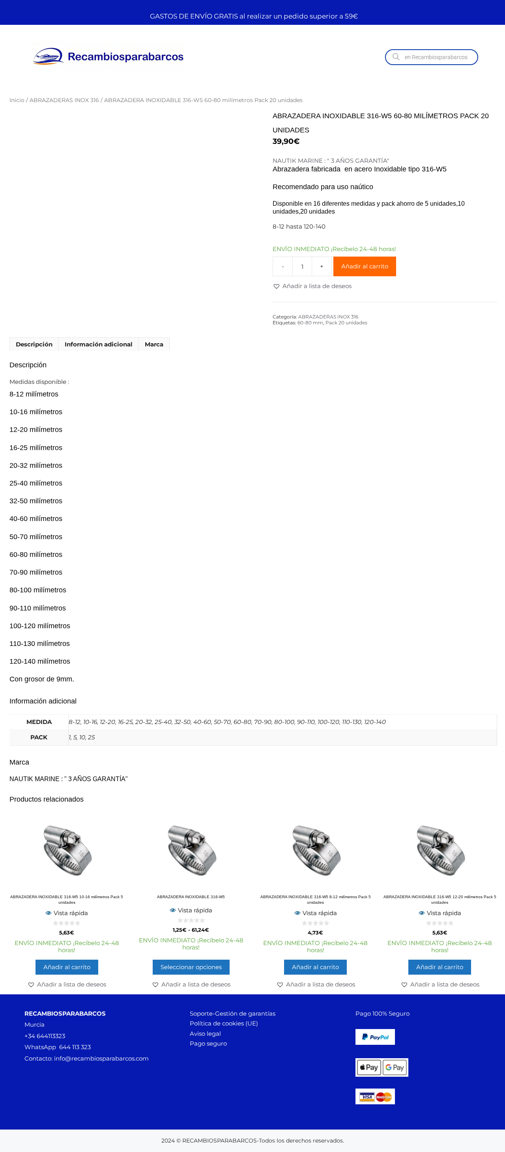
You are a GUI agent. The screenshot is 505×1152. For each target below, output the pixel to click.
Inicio (16, 100)
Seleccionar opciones (191, 967)
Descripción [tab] (34, 344)
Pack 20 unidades (346, 323)
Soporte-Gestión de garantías (232, 1013)
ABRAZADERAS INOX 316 (64, 100)
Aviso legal (205, 1033)
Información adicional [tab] (99, 344)
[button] (312, 286)
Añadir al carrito (364, 266)
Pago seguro (208, 1043)
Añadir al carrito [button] (66, 967)
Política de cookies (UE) (224, 1023)
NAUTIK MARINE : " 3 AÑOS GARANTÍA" (331, 160)
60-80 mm (310, 323)
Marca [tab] (154, 344)
